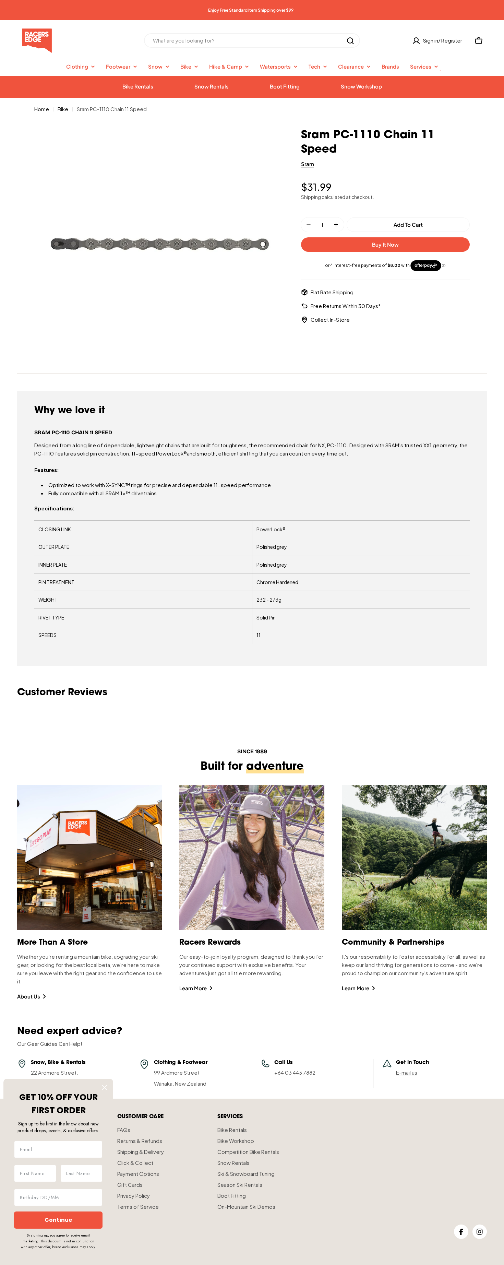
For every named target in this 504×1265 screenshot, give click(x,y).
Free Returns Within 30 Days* (346, 306)
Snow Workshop (361, 86)
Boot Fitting (285, 86)
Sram (307, 164)
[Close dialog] (104, 1087)
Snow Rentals (211, 86)
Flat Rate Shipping (332, 292)
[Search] (350, 41)
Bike (63, 109)
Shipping (311, 197)
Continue (58, 1220)
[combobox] (252, 41)
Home (41, 109)
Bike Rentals (137, 86)
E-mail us (406, 1072)
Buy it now (385, 244)
